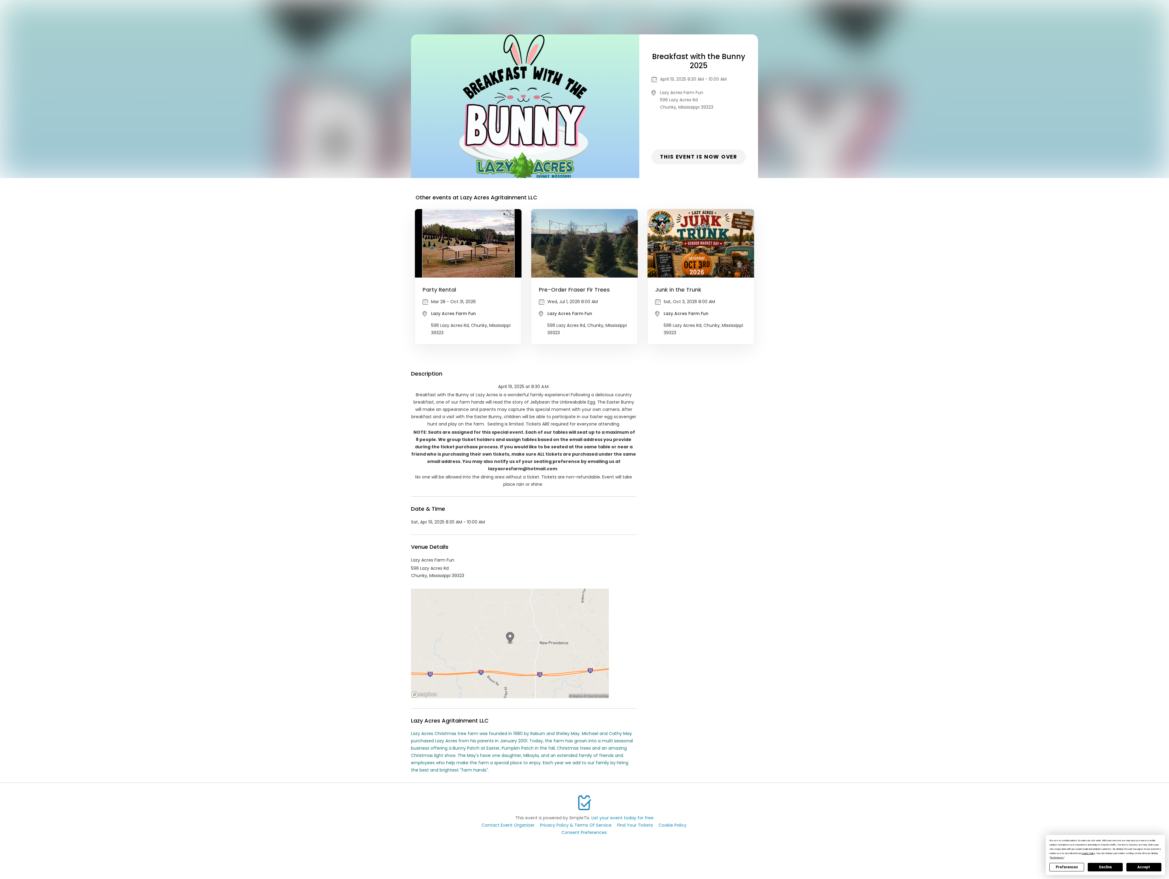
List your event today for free (623, 818)
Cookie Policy (672, 825)
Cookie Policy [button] (1088, 853)
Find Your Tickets (635, 825)
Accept (1143, 867)
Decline (1105, 867)
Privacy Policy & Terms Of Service (576, 825)
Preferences (1067, 867)
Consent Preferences (584, 832)
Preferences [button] (1057, 857)
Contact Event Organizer (508, 825)
